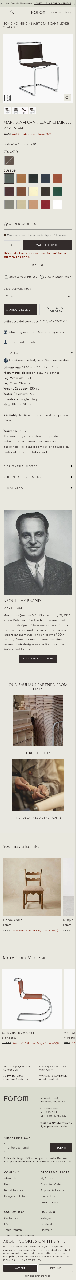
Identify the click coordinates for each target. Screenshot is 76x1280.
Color (20, 144)
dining (22, 23)
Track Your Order (51, 1184)
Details (11, 352)
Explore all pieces (38, 658)
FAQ (7, 1224)
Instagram (47, 1218)
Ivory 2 (21, 204)
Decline (55, 1268)
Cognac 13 (21, 191)
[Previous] (1, 5)
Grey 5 (9, 204)
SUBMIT (61, 1147)
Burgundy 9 (9, 191)
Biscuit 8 (21, 178)
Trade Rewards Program (19, 1235)
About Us (10, 1178)
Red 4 (45, 204)
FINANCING (14, 487)
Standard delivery (20, 309)
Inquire (38, 265)
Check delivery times (17, 289)
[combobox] (12, 12)
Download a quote (23, 342)
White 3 (57, 204)
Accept (20, 1268)
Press (7, 1184)
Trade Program (13, 1229)
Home (8, 23)
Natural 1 (33, 204)
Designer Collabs (14, 1196)
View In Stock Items (58, 276)
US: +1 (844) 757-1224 (54, 1115)
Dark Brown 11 (45, 191)
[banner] (38, 3)
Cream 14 (33, 191)
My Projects (48, 1178)
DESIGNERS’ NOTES (21, 466)
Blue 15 (45, 178)
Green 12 (57, 191)
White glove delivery (56, 309)
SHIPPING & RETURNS (23, 477)
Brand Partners (13, 1190)
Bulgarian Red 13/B (57, 178)
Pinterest (46, 1229)
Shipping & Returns (52, 1190)
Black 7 (33, 178)
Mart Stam (13, 128)
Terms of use (48, 1196)
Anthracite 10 (9, 178)
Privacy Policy (30, 1259)
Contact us (11, 1218)
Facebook (47, 1224)
